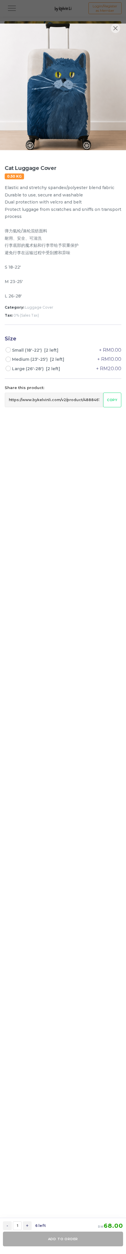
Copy (112, 400)
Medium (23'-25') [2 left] (38, 359)
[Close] (115, 28)
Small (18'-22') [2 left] (35, 350)
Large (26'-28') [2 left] (36, 368)
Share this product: (24, 387)
